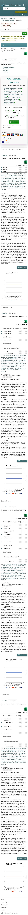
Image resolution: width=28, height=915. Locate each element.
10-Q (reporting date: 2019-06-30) (10, 187)
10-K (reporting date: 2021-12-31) (10, 178)
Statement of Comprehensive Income (12, 88)
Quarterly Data (12, 59)
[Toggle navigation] (2, 2)
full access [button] (10, 111)
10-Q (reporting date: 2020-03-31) (14, 184)
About (2, 899)
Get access (17, 15)
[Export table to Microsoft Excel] (25, 162)
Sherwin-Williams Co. (10, 353)
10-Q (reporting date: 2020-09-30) (10, 183)
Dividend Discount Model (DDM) (11, 99)
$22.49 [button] (24, 33)
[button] (1, 167)
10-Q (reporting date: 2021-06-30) (14, 180)
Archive (5, 18)
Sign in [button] (24, 15)
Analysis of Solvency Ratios (10, 93)
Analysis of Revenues (9, 102)
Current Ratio (6, 68)
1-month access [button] (11, 116)
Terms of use (4, 902)
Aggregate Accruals (8, 104)
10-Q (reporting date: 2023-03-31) (12, 173)
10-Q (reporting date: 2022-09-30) (16, 175)
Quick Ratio (5, 70)
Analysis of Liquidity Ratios (8, 20)
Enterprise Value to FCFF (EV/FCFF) (12, 97)
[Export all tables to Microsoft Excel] (25, 53)
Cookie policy (4, 907)
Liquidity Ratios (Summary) (9, 67)
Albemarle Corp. (11, 18)
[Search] (25, 8)
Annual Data (4, 59)
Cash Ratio (5, 72)
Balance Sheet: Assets (9, 89)
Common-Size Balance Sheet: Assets (12, 91)
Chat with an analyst (21, 12)
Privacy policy (4, 904)
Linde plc (7, 351)
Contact (3, 910)
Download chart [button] (22, 267)
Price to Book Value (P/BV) (12, 100)
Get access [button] (14, 122)
